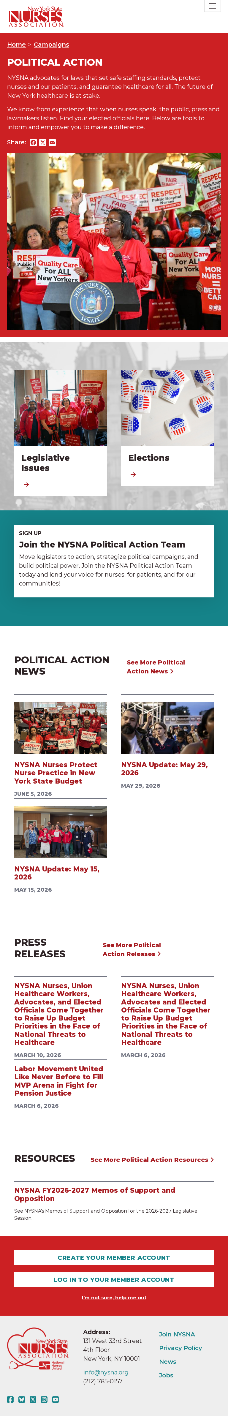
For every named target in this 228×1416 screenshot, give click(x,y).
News (167, 1361)
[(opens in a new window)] (11, 1399)
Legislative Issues (45, 463)
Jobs (166, 1375)
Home (16, 44)
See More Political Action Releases (132, 950)
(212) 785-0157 (103, 1381)
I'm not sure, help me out (114, 1297)
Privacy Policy (180, 1348)
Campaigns (51, 44)
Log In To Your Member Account (113, 1279)
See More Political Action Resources (150, 1159)
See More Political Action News (156, 667)
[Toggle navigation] (212, 6)
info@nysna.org (106, 1372)
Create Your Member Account (114, 1257)
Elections (149, 458)
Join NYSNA (177, 1334)
